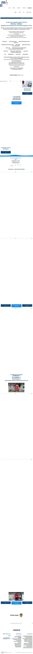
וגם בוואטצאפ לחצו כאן (15, 162)
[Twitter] (18, 630)
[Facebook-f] (19, 630)
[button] (1, 5)
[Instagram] (14, 630)
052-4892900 (6, 637)
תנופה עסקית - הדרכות (17, 641)
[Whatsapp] (13, 630)
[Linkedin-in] (15, 630)
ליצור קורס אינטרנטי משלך (16, 638)
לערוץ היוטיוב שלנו (18, 645)
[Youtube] (17, 630)
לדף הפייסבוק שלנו (18, 644)
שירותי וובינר (19, 635)
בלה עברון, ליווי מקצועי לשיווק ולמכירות (17, 640)
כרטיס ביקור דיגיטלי (17, 643)
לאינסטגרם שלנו (18, 646)
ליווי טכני (19, 642)
